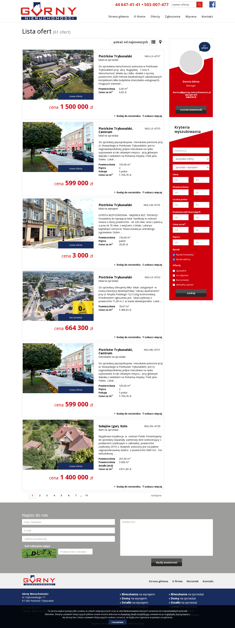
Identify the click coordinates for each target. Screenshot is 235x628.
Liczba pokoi (180, 199)
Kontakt (207, 16)
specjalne (181, 270)
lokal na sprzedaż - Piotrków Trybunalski (93, 84)
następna (156, 495)
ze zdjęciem (182, 275)
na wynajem (138, 594)
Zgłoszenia (172, 16)
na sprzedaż (187, 594)
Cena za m (179, 224)
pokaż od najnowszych (131, 42)
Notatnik (193, 581)
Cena (175, 174)
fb (212, 4)
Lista (153, 41)
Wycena (190, 16)
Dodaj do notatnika (129, 116)
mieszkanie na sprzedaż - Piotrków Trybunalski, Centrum (93, 380)
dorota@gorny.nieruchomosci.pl (191, 92)
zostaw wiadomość (191, 109)
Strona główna (118, 16)
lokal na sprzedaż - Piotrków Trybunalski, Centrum (93, 159)
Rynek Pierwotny (185, 254)
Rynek (176, 249)
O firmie (139, 16)
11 (86, 495)
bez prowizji (182, 279)
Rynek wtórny (183, 259)
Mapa (160, 41)
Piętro (176, 236)
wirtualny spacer (185, 284)
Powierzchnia (180, 187)
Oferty (155, 16)
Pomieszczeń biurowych (187, 211)
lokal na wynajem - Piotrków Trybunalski (93, 233)
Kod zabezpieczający (37, 546)
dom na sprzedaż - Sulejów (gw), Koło (93, 454)
